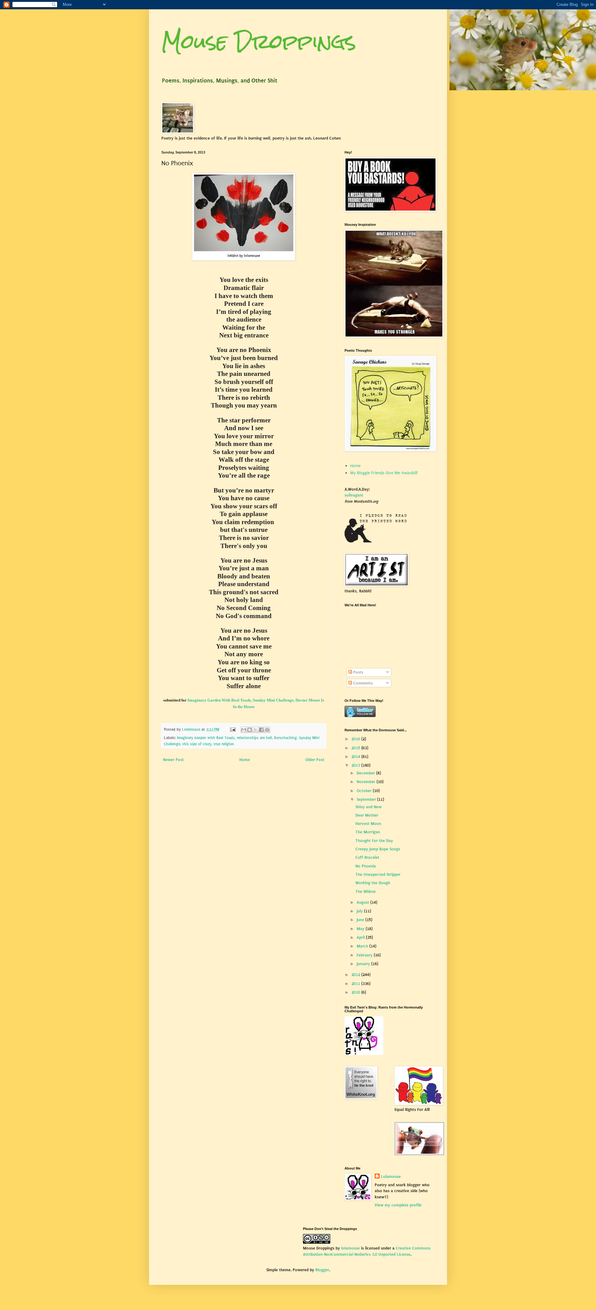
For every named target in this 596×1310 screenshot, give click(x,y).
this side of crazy (196, 744)
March (363, 946)
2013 (356, 765)
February (365, 955)
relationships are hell (254, 738)
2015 (356, 748)
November (367, 781)
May (361, 928)
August (363, 902)
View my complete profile (398, 1205)
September (367, 799)
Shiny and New (368, 806)
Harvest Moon (368, 823)
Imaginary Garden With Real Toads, (219, 700)
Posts (357, 672)
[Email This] (244, 730)
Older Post (314, 759)
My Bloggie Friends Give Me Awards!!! (384, 472)
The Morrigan (367, 832)
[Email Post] (232, 729)
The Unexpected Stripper (377, 874)
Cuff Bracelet (367, 857)
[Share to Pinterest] (267, 730)
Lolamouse (391, 1176)
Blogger (322, 1270)
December (366, 773)
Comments (362, 683)
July (360, 911)
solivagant (354, 495)
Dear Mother (366, 815)
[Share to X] (255, 730)
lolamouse (350, 1248)
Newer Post (173, 759)
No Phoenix (365, 866)
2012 (356, 974)
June (361, 919)
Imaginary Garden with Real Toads (206, 738)
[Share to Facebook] (261, 730)
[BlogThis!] (249, 730)
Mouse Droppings (258, 41)
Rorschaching (285, 738)
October (365, 790)
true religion (224, 744)
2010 (356, 992)
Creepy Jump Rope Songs (377, 849)
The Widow (365, 891)
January (364, 963)
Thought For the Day (374, 840)
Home (244, 759)
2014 (356, 756)
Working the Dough (372, 882)
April (361, 937)
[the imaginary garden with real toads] (419, 1154)
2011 (356, 983)
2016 (356, 739)
